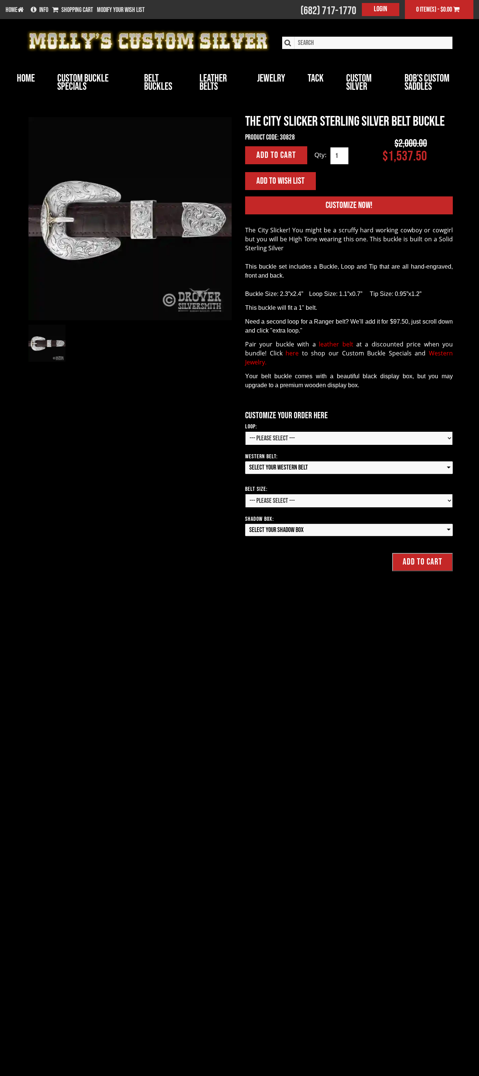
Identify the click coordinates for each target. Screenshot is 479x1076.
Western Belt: (261, 456)
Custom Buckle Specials (83, 82)
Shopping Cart (77, 10)
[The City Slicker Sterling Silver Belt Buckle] (130, 219)
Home (26, 78)
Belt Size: (256, 489)
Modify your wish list (121, 10)
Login (380, 8)
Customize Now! (349, 205)
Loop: (251, 426)
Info (43, 10)
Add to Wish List (280, 180)
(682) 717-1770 (328, 11)
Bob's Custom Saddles (427, 82)
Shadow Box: (259, 519)
